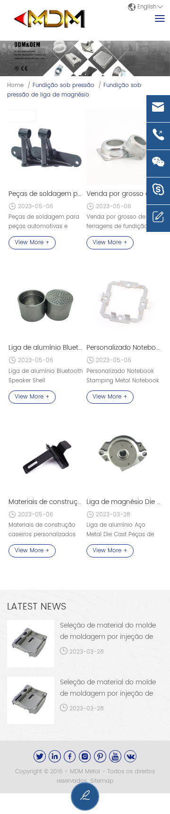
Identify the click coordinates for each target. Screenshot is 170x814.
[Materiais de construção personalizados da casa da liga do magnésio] (45, 455)
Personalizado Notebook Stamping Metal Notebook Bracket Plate (123, 348)
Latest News (36, 607)
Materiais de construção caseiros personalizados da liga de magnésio (42, 535)
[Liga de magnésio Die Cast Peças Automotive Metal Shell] (123, 455)
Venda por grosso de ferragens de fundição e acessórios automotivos (123, 194)
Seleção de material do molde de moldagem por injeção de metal (108, 637)
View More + (32, 242)
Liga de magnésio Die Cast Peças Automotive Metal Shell (123, 502)
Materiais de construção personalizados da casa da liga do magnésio (45, 502)
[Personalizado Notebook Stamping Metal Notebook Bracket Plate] (123, 301)
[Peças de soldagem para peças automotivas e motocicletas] (45, 146)
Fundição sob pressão (63, 85)
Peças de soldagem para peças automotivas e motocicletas (45, 194)
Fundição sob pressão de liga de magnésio (74, 90)
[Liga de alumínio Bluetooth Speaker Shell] (45, 301)
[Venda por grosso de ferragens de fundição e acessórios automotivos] (123, 146)
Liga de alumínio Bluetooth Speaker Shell (45, 348)
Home (15, 85)
